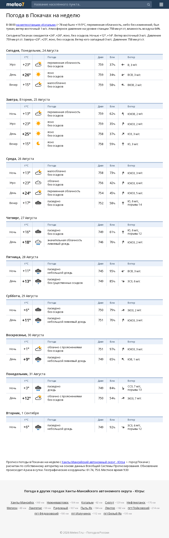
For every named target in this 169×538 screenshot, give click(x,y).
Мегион (12, 508)
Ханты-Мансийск (22, 502)
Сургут (109, 502)
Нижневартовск (58, 502)
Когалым (87, 502)
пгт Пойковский (138, 508)
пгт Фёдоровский (47, 513)
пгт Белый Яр (113, 513)
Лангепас (35, 508)
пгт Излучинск (81, 513)
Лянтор (110, 508)
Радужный (60, 508)
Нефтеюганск (136, 502)
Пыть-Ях (86, 508)
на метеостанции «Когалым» (36, 25)
